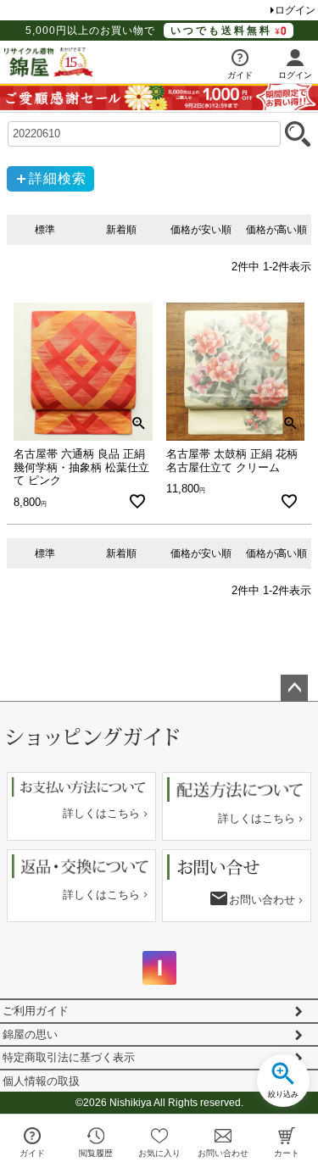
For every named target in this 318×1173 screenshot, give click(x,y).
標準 (45, 230)
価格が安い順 (201, 230)
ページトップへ (294, 688)
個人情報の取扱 (41, 1081)
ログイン (295, 10)
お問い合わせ (262, 899)
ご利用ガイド (36, 1010)
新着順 (121, 230)
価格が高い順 (276, 230)
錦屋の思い (30, 1034)
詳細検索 (57, 178)
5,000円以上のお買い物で (148, 30)
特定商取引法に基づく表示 (69, 1057)
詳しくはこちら (101, 813)
